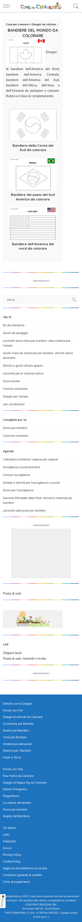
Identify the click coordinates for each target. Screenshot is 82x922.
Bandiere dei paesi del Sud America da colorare (33, 196)
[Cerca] (75, 6)
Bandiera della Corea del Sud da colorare (33, 147)
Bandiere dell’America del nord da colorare (33, 246)
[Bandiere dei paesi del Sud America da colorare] (33, 174)
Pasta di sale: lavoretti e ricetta (24, 658)
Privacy (2, 902)
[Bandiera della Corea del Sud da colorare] (33, 125)
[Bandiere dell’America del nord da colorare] (33, 223)
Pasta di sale (12, 593)
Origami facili (12, 653)
